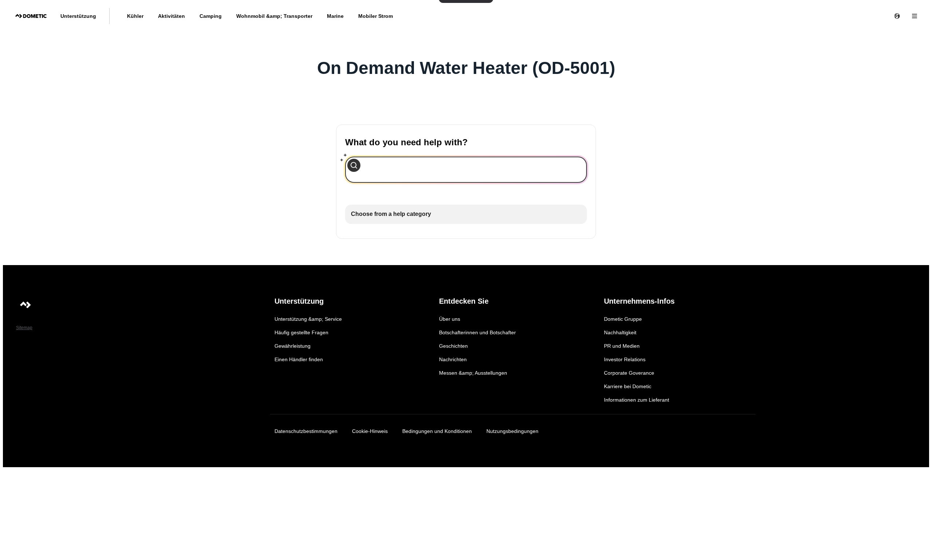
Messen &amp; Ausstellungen (473, 373)
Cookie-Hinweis (370, 431)
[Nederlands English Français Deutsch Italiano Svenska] (897, 16)
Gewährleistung (293, 346)
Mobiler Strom (375, 16)
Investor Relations (624, 359)
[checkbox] (466, 214)
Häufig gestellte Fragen (301, 332)
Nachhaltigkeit (620, 332)
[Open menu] (914, 16)
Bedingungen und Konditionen (437, 431)
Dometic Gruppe (623, 319)
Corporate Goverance (629, 373)
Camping (211, 16)
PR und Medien (622, 346)
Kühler (135, 16)
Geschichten (453, 346)
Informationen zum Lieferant (636, 400)
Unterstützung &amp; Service (308, 319)
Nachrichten (453, 359)
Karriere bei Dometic (627, 386)
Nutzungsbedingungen (512, 431)
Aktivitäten (171, 16)
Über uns (449, 319)
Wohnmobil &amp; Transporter (274, 16)
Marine (335, 16)
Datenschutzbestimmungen (306, 431)
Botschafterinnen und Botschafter (477, 332)
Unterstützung (78, 16)
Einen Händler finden (299, 359)
